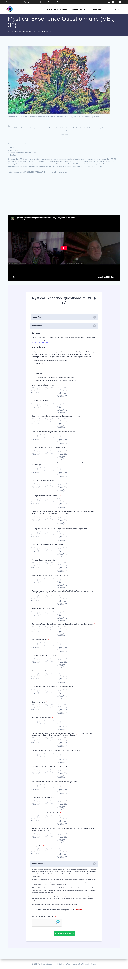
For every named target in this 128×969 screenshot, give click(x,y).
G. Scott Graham (113, 9)
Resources (96, 9)
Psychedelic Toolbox (79, 9)
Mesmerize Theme (89, 964)
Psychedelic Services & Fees (55, 9)
